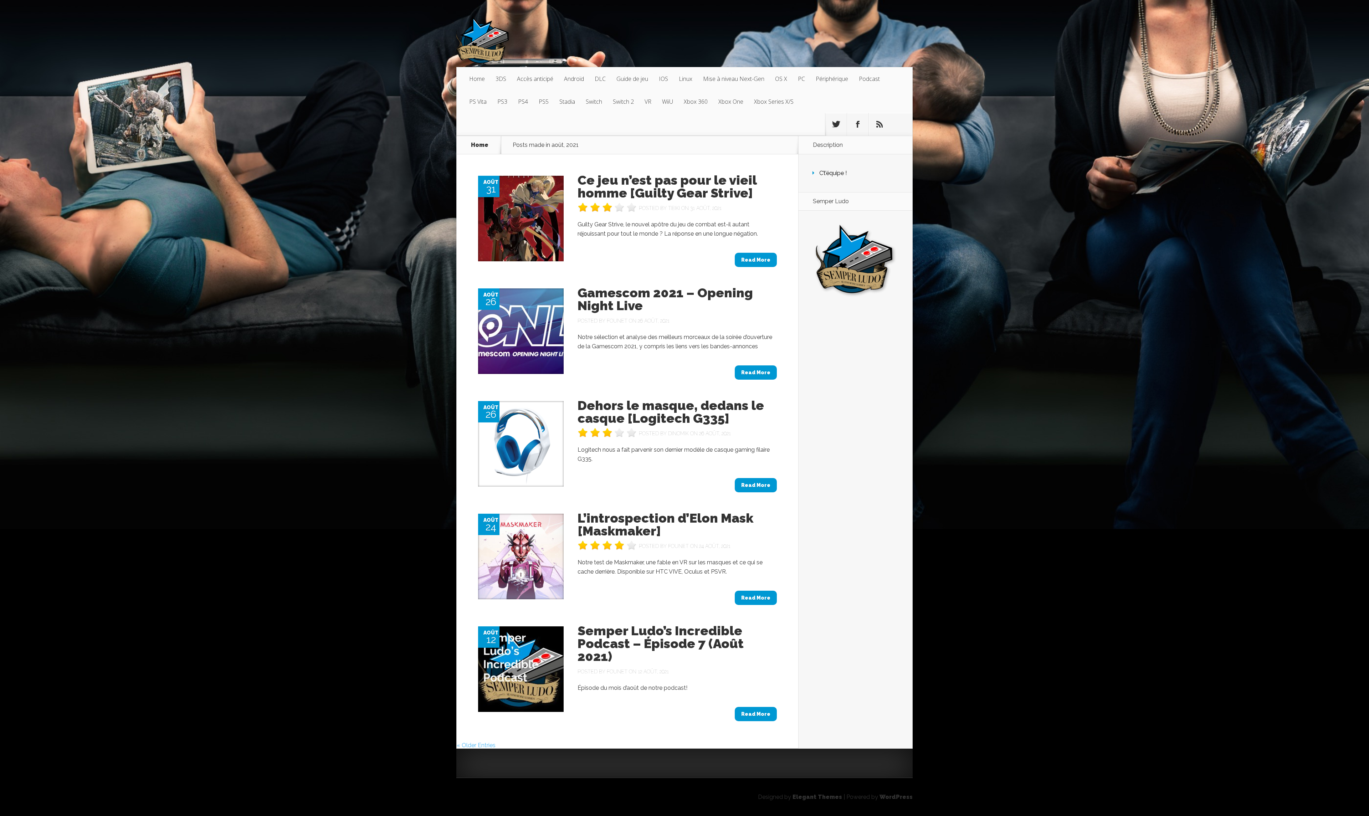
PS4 (523, 102)
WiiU (667, 102)
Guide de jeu (632, 79)
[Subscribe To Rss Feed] (879, 124)
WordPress (896, 797)
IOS (663, 79)
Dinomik (678, 433)
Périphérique (832, 79)
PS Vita (478, 102)
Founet (617, 321)
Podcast (869, 79)
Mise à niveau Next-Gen (733, 79)
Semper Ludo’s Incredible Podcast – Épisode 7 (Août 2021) (661, 643)
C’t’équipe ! (833, 173)
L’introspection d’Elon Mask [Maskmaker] (665, 524)
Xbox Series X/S (774, 102)
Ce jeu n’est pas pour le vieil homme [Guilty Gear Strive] (667, 186)
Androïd (574, 79)
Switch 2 (623, 102)
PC (801, 79)
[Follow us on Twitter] (836, 124)
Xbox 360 (696, 102)
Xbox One (730, 102)
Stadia (567, 102)
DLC (600, 79)
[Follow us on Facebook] (857, 124)
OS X (781, 79)
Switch (594, 102)
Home (477, 79)
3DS (501, 79)
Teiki (674, 208)
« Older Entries (476, 745)
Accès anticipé (535, 79)
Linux (685, 79)
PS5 (544, 102)
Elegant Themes (817, 797)
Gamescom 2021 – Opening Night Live (665, 299)
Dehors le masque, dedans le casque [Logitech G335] (671, 412)
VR (648, 102)
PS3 (502, 102)
